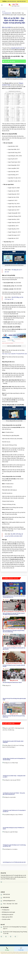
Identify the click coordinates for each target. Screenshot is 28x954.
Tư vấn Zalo (21, 949)
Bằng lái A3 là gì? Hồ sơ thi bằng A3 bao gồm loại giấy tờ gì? (14, 699)
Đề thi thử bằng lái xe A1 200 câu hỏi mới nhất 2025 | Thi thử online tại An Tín (14, 596)
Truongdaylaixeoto (6, 13)
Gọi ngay (7, 949)
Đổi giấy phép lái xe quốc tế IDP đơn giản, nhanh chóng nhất (13, 742)
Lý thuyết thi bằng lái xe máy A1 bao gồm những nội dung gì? (14, 666)
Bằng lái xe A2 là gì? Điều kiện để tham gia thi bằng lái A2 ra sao (14, 716)
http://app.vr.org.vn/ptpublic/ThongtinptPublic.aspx (14, 353)
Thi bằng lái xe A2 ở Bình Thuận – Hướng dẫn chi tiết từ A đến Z (14, 776)
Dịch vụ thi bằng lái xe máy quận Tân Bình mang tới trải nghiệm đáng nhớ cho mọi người (14, 614)
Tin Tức (3, 11)
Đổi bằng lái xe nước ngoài (8, 912)
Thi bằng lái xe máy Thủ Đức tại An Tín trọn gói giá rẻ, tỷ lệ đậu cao (14, 811)
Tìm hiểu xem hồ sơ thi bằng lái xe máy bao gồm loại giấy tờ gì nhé (14, 648)
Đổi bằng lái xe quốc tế (7, 914)
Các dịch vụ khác (6, 919)
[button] (2, 5)
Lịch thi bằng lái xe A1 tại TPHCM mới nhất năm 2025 (14, 862)
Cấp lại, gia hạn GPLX (7, 917)
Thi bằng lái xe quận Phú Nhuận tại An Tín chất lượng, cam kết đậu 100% (14, 845)
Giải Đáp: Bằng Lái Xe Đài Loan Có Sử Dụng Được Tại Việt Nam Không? (14, 759)
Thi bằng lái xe (5, 909)
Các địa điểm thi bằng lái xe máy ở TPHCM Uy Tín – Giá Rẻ (14, 828)
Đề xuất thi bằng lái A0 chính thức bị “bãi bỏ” (12, 682)
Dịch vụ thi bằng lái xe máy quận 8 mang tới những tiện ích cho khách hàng (13, 631)
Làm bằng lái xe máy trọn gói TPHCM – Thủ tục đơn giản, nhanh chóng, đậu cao (14, 793)
